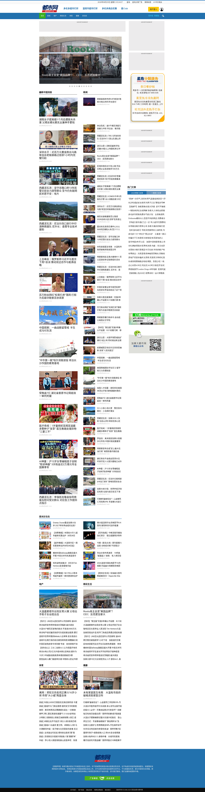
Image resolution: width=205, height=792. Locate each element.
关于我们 (73, 790)
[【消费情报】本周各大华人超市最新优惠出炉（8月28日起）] (45, 535)
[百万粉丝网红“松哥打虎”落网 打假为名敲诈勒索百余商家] (58, 282)
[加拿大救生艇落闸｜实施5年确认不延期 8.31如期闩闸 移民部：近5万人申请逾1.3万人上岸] (89, 300)
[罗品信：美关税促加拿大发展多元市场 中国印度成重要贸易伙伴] (89, 441)
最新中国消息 (45, 92)
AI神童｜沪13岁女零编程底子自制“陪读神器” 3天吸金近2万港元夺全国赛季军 (58, 464)
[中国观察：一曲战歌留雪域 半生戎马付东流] (58, 315)
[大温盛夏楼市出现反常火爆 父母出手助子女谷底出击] (58, 599)
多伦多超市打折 (70, 8)
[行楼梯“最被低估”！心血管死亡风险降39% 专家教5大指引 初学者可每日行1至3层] (89, 502)
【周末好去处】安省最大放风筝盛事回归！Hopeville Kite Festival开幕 (109, 576)
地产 (55, 16)
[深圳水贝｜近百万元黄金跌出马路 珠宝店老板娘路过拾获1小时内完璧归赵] (58, 139)
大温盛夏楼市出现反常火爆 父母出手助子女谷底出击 (58, 613)
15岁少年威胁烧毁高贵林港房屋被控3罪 (56, 655)
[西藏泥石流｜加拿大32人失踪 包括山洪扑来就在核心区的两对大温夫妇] (89, 421)
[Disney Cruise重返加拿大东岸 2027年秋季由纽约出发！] (45, 525)
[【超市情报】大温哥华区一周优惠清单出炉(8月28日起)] (45, 545)
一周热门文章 (156, 193)
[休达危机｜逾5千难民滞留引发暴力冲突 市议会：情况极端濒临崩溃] (89, 128)
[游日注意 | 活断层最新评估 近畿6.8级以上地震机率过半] (89, 149)
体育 (71, 16)
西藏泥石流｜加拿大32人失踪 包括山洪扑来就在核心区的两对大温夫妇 (108, 421)
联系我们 (108, 790)
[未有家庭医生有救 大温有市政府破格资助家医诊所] (89, 249)
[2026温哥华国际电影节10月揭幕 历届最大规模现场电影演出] (89, 566)
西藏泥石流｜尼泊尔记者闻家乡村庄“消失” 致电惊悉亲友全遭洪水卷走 (109, 482)
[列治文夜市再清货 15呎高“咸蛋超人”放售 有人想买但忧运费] (89, 556)
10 (91, 86)
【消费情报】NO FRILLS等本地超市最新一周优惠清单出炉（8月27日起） (65, 576)
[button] (163, 16)
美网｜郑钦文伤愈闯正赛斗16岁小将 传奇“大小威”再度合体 (58, 694)
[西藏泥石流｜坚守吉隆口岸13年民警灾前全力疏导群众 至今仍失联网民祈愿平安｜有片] (58, 175)
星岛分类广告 (137, 2)
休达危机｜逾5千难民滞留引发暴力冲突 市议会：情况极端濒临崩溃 (109, 129)
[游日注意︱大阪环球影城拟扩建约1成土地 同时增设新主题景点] (89, 340)
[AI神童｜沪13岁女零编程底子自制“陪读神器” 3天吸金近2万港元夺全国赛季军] (58, 449)
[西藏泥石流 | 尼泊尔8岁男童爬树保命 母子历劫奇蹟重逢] (89, 179)
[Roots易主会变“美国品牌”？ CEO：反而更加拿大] (89, 159)
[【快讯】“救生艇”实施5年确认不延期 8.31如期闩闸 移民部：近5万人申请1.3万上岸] (89, 330)
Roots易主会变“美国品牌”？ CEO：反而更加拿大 (99, 613)
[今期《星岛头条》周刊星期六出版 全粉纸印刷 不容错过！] (89, 545)
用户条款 (81, 790)
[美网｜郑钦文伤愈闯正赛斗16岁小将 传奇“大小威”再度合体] (58, 680)
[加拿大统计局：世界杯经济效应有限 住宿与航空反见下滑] (89, 491)
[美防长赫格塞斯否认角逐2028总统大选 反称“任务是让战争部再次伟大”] (89, 219)
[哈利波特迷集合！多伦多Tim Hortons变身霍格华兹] (45, 566)
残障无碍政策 (98, 790)
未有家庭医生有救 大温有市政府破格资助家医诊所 (102, 694)
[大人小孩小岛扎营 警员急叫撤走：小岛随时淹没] (89, 411)
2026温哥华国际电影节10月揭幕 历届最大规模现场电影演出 (109, 566)
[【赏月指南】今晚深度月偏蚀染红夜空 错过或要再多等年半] (89, 535)
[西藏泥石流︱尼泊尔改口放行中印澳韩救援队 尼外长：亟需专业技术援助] (58, 211)
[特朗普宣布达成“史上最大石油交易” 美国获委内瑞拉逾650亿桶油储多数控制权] (89, 451)
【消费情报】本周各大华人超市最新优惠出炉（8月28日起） (65, 536)
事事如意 (147, 2)
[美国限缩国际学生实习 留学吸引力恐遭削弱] (89, 370)
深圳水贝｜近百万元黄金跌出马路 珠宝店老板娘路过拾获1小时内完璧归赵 (58, 155)
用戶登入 (153, 9)
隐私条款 (89, 790)
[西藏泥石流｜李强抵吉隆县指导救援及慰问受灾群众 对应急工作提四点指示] (58, 484)
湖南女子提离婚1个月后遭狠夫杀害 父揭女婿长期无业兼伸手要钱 (57, 121)
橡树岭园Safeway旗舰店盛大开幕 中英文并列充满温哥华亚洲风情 (65, 556)
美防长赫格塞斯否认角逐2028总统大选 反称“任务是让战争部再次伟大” (109, 219)
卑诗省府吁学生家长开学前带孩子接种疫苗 (101, 651)
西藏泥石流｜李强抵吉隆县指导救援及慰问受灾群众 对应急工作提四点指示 (58, 500)
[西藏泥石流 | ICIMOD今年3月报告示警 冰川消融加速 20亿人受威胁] (89, 199)
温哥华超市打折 (90, 8)
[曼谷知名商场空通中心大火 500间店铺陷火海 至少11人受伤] (89, 229)
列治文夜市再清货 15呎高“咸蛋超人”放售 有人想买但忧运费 (109, 556)
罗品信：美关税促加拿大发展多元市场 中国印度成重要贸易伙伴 (109, 441)
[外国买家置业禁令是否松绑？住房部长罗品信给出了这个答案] (89, 290)
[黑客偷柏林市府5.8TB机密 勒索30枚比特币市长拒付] (89, 102)
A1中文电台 (157, 2)
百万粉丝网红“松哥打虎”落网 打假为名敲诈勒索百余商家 (57, 296)
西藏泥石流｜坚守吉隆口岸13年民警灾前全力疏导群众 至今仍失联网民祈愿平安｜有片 (58, 190)
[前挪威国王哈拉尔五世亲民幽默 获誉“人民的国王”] (89, 350)
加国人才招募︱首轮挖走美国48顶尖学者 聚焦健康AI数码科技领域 (109, 391)
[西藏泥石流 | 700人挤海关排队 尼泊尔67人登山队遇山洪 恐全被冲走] (89, 138)
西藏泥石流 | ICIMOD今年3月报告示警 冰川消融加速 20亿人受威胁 (109, 199)
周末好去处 (44, 516)
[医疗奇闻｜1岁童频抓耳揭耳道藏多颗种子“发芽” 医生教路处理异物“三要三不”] (58, 413)
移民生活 (63, 16)
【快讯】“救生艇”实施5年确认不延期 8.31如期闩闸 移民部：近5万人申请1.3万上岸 (109, 330)
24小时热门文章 (137, 193)
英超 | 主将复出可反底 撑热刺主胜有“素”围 (57, 733)
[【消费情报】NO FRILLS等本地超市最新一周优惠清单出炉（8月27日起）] (45, 576)
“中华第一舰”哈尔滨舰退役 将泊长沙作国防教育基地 (57, 362)
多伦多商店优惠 (109, 8)
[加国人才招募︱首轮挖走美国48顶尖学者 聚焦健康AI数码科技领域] (89, 391)
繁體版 (156, 15)
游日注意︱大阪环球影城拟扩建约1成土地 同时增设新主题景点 (109, 340)
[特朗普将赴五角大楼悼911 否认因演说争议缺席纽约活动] (89, 259)
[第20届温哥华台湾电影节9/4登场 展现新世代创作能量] (89, 525)
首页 (42, 16)
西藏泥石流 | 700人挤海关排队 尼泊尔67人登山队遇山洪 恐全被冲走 (109, 139)
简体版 (150, 15)
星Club (124, 8)
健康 (77, 16)
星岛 (128, 2)
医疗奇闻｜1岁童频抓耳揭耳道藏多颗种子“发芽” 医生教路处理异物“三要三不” (57, 428)
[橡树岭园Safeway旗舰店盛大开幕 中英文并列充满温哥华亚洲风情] (45, 556)
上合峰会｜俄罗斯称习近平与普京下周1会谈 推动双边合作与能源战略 (58, 262)
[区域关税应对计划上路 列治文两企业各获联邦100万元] (89, 169)
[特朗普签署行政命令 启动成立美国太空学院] (89, 320)
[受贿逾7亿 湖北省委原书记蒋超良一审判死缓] (58, 380)
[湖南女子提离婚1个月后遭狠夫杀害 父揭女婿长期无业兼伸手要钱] (58, 107)
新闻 (48, 16)
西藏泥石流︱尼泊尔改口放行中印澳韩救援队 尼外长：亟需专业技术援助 (58, 226)
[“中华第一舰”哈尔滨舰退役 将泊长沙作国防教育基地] (58, 348)
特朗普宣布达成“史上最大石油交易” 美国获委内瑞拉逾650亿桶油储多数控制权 (108, 451)
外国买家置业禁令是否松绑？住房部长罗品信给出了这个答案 (109, 290)
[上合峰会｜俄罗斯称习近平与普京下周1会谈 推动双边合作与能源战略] (58, 246)
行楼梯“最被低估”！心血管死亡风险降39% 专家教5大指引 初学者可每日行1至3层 (109, 502)
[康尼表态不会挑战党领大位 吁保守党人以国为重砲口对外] (89, 461)
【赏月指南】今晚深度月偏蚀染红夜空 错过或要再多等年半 (109, 536)
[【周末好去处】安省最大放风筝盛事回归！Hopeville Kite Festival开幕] (89, 576)
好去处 (84, 16)
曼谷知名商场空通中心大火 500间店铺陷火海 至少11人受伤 (108, 229)
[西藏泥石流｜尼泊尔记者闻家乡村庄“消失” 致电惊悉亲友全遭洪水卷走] (89, 481)
